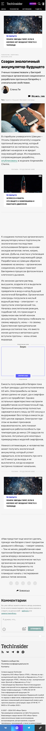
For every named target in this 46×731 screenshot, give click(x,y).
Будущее (16, 100)
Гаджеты (8, 100)
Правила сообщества (10, 661)
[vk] (7, 652)
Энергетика (15, 55)
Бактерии (23, 100)
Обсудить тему (38, 96)
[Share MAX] (17, 728)
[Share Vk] (5, 728)
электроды (31, 100)
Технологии (5, 55)
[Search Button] (39, 3)
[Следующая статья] (23, 636)
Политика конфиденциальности (14, 664)
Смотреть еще (23, 376)
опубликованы (9, 160)
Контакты (5, 667)
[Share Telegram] (29, 728)
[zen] (18, 652)
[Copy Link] (40, 728)
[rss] (2, 652)
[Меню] (2, 3)
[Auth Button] (43, 3)
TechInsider (15, 4)
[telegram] (13, 652)
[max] (23, 652)
